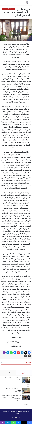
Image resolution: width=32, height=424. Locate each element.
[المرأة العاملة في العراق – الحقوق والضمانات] (26, 390)
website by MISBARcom (16, 413)
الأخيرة (8, 373)
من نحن (28, 384)
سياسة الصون (27, 402)
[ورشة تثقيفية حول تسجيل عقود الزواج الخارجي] (26, 380)
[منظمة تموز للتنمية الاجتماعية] (22, 2)
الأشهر (24, 373)
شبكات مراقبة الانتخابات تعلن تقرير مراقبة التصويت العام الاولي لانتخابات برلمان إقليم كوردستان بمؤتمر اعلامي (11, 397)
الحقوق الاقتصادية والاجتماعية (8, 8)
